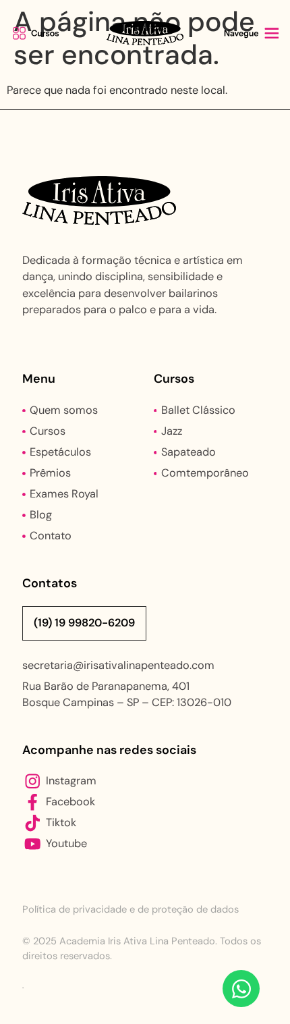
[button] (38, 33)
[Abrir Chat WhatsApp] (241, 988)
